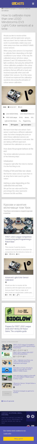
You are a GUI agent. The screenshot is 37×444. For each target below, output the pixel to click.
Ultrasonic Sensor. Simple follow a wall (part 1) (24, 384)
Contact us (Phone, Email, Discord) (12, 414)
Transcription (27, 124)
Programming (27, 121)
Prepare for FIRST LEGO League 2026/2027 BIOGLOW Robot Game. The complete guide (18, 328)
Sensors (27, 117)
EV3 (32, 117)
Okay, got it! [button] (18, 439)
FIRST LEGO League (11, 117)
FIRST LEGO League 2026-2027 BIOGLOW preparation (23, 353)
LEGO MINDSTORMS (12, 114)
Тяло (6, 124)
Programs (15, 124)
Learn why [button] (7, 433)
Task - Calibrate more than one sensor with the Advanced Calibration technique (23, 361)
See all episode (8, 401)
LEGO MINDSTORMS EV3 (27, 114)
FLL (20, 121)
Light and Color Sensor (11, 121)
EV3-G (21, 117)
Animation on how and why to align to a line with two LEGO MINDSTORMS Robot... (23, 369)
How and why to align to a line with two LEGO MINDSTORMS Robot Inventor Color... (24, 377)
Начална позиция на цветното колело (23, 391)
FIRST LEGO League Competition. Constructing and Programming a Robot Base (18, 239)
